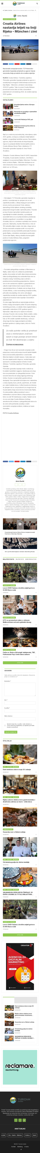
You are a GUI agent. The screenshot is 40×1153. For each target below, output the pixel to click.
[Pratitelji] (21, 1149)
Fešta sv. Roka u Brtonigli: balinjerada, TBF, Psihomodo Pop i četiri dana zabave (19, 653)
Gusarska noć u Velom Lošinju (14, 832)
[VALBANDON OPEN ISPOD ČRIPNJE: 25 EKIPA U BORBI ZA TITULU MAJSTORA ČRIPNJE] (20, 877)
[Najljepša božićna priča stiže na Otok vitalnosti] (8, 128)
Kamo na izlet (8, 829)
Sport (31, 1135)
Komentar (7, 681)
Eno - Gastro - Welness (11, 766)
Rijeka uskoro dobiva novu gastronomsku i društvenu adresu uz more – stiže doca (19, 801)
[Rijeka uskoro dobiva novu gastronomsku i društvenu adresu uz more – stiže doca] (20, 784)
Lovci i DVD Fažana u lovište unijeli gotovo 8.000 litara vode (19, 589)
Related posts (20, 559)
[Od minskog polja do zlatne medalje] (20, 847)
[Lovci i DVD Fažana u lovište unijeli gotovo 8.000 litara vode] (20, 573)
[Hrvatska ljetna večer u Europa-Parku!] (8, 106)
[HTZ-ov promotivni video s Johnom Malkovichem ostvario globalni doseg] (20, 605)
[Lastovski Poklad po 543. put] (8, 120)
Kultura (24, 1135)
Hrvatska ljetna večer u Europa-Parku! (24, 105)
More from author (30, 559)
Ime (5, 700)
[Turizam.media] (18, 3)
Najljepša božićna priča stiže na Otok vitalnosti (24, 126)
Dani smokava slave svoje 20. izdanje (17, 769)
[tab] (20, 559)
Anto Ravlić (20, 481)
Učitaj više (20, 662)
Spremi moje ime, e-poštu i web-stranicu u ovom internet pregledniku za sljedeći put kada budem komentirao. (20, 725)
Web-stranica (8, 716)
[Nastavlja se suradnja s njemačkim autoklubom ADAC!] (8, 113)
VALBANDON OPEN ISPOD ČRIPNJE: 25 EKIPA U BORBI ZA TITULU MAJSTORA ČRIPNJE (18, 893)
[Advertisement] (20, 437)
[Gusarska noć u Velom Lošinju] (20, 817)
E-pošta (7, 708)
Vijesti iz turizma (8, 10)
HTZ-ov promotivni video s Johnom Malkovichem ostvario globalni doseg (17, 621)
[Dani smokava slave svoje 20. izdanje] (20, 754)
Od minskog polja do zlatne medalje (16, 862)
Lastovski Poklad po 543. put (23, 119)
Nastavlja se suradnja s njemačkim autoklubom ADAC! (25, 112)
